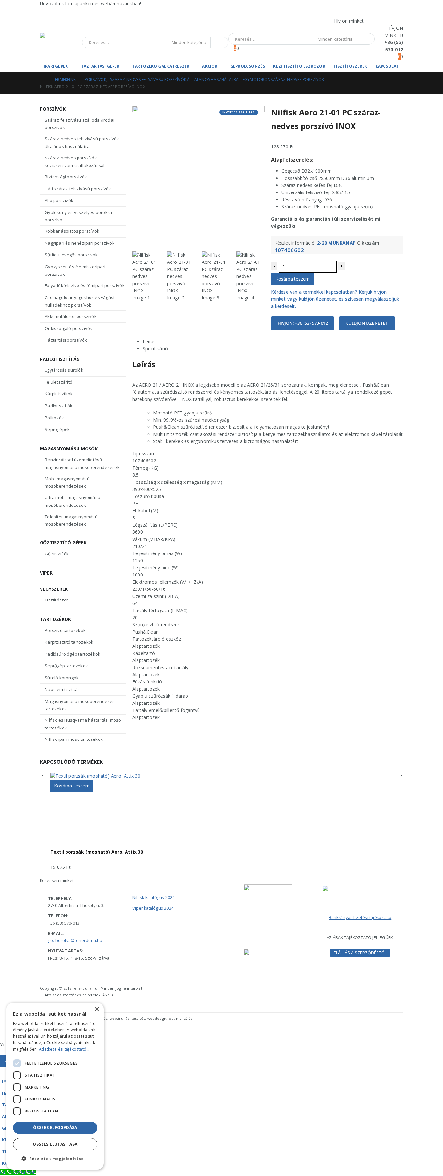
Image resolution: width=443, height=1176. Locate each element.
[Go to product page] (226, 776)
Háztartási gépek (99, 66)
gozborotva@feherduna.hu (75, 940)
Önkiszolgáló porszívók (68, 328)
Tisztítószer (56, 600)
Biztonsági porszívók (66, 177)
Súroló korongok (61, 678)
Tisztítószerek (350, 66)
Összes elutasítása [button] (55, 1144)
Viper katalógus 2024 (153, 908)
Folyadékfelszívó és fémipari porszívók (85, 285)
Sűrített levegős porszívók (71, 255)
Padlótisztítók (58, 406)
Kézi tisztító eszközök (299, 66)
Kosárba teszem (292, 279)
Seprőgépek (57, 429)
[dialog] (55, 1086)
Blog (316, 12)
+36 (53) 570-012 (384, 21)
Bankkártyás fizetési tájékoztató (360, 917)
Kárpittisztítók (59, 394)
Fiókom (339, 12)
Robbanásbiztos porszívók (72, 231)
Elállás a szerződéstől (360, 953)
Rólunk (205, 12)
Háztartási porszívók (66, 340)
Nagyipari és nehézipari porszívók (79, 243)
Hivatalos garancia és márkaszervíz (262, 12)
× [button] (96, 1009)
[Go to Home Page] (42, 79)
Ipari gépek (56, 66)
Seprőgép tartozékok (66, 666)
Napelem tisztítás (62, 689)
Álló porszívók (59, 200)
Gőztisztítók (57, 554)
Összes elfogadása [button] (55, 1127)
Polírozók (54, 418)
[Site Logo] (61, 42)
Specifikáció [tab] (155, 348)
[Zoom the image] (360, 888)
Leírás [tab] (149, 341)
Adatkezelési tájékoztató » (64, 1049)
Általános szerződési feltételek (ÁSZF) (79, 994)
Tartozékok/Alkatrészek (160, 66)
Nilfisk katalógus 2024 (153, 897)
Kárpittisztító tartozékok (69, 642)
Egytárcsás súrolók (64, 370)
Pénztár (391, 12)
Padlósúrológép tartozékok (72, 654)
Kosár (365, 12)
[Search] (219, 42)
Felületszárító (58, 382)
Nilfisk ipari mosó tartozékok (74, 739)
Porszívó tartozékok (65, 630)
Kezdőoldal (174, 12)
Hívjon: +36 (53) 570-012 (303, 323)
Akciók (209, 66)
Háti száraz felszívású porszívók (78, 189)
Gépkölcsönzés (247, 66)
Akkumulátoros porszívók (71, 316)
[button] (4, 1071)
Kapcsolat (387, 66)
